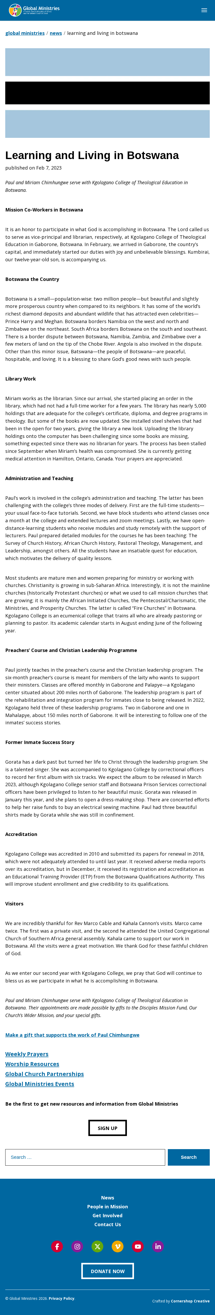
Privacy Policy (61, 1298)
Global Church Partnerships (44, 1074)
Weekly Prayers (27, 1054)
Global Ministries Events (39, 1084)
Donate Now (108, 1271)
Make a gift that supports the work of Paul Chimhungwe (72, 1035)
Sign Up (107, 1128)
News (107, 1197)
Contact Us (107, 1224)
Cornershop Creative (190, 1300)
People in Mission (107, 1206)
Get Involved (107, 1215)
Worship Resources (32, 1064)
